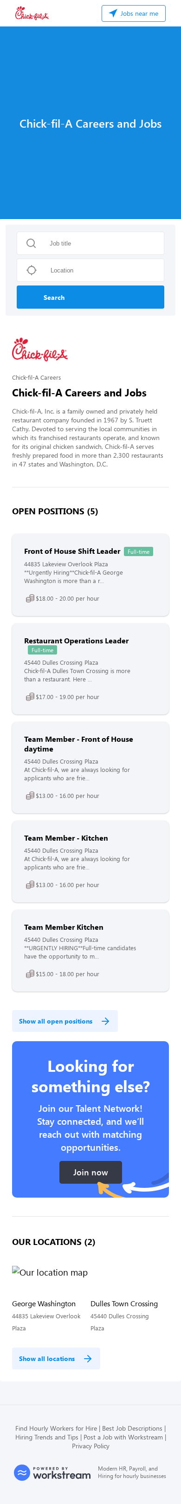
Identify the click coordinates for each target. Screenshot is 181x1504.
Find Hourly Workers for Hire (56, 1428)
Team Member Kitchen (63, 927)
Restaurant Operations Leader (76, 640)
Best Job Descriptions (132, 1428)
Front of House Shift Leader (72, 551)
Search (54, 297)
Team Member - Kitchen (66, 838)
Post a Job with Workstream (123, 1437)
